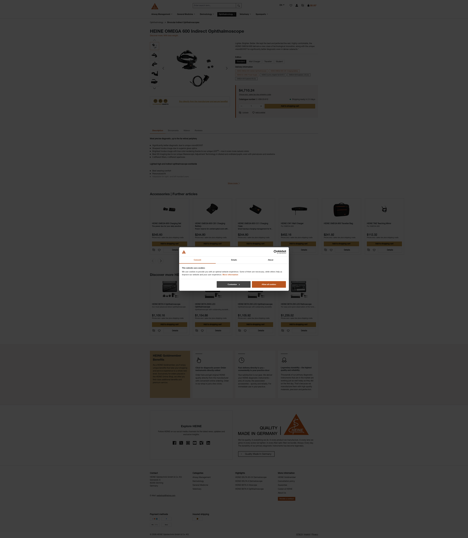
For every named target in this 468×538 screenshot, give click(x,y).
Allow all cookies (269, 284)
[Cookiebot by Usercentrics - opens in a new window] (275, 252)
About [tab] (270, 260)
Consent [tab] (197, 260)
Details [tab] (234, 260)
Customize (232, 284)
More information (230, 275)
